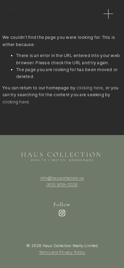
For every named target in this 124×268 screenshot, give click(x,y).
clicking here (89, 87)
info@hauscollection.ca (62, 178)
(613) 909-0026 (62, 184)
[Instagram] (62, 213)
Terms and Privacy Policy (62, 252)
